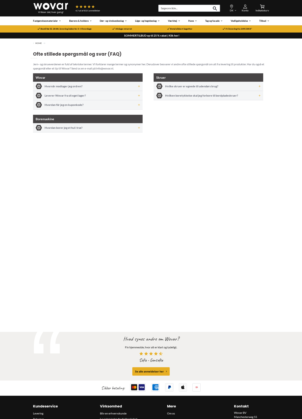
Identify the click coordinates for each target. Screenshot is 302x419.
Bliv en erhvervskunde (113, 413)
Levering (38, 413)
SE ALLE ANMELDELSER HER (149, 371)
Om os (171, 413)
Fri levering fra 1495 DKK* (239, 29)
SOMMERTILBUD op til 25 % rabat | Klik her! (151, 35)
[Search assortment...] (215, 8)
